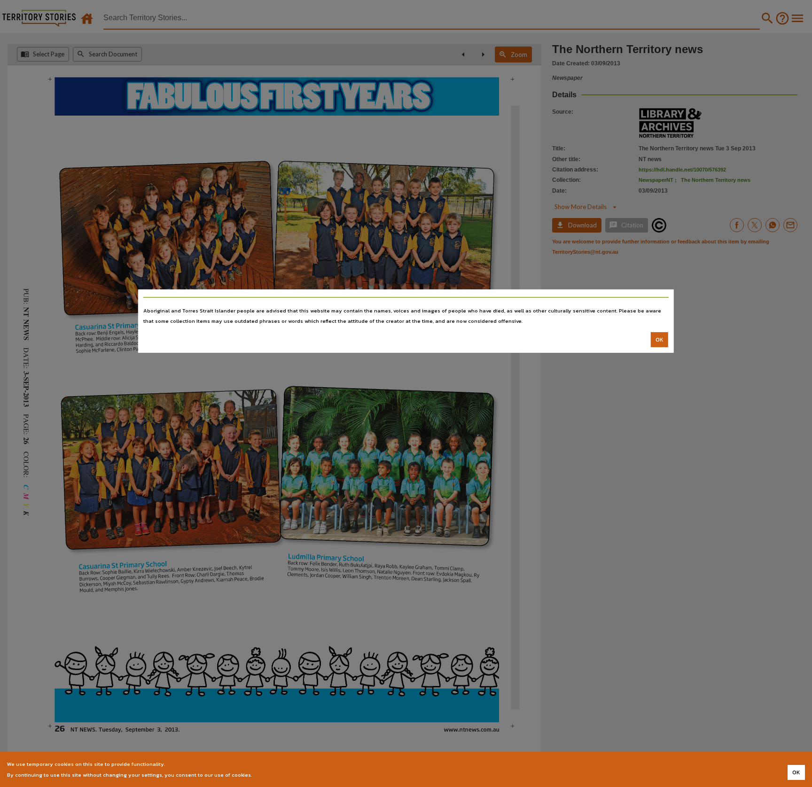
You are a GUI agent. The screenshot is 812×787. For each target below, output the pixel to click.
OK (660, 339)
